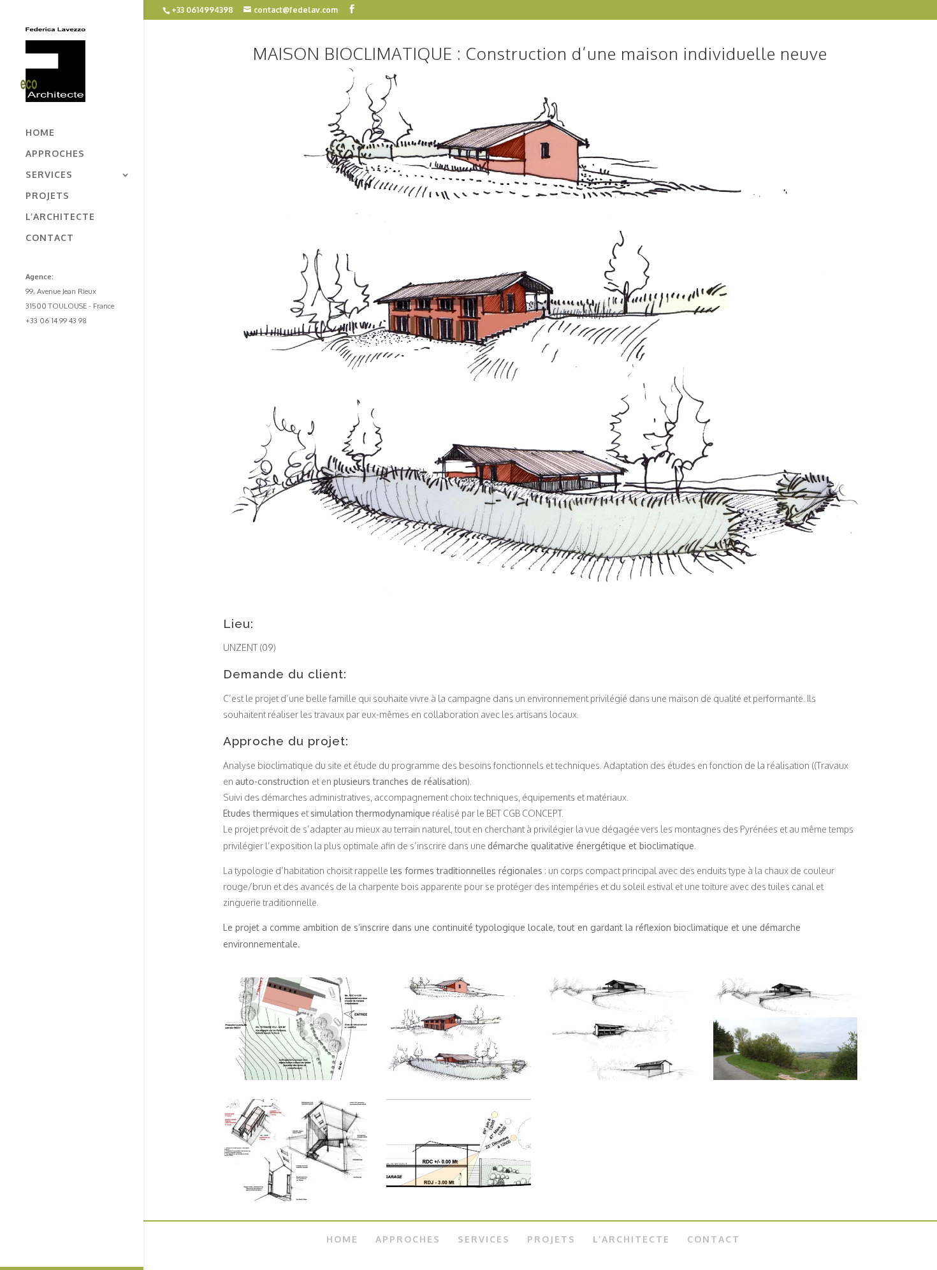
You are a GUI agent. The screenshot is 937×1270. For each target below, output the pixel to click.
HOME (40, 133)
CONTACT (49, 238)
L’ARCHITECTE (60, 217)
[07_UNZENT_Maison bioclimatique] (621, 1076)
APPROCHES (55, 154)
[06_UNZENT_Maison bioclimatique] (785, 1076)
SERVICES (49, 175)
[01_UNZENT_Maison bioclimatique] (458, 1076)
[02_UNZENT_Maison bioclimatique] (295, 1076)
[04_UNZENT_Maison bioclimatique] (295, 1197)
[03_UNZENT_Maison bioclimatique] (458, 1197)
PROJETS (47, 196)
